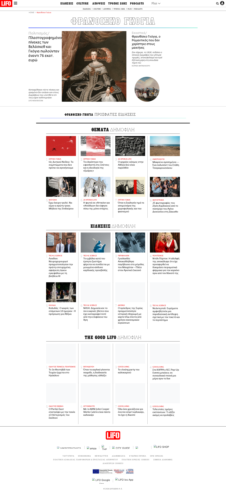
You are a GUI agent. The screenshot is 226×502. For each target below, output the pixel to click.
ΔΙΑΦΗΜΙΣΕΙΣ (119, 456)
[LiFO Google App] (101, 481)
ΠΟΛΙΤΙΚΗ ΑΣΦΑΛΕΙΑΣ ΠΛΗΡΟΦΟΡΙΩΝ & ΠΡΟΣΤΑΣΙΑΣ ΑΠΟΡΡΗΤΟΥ (85, 460)
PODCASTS (137, 3)
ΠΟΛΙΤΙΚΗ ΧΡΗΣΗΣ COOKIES (135, 460)
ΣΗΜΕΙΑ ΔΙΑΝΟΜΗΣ (163, 460)
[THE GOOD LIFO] (105, 447)
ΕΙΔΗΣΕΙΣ (66, 3)
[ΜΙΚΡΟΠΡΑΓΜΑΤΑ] (69, 448)
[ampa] (92, 448)
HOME (31, 13)
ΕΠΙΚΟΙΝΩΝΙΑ (84, 456)
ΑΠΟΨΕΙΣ (98, 3)
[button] (16, 3)
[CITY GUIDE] (121, 447)
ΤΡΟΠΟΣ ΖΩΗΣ (117, 3)
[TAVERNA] (142, 447)
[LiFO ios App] (124, 481)
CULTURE (82, 3)
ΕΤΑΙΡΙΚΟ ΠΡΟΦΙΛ (137, 456)
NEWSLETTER (101, 456)
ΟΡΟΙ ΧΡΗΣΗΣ (156, 456)
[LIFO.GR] (6, 4)
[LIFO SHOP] (161, 447)
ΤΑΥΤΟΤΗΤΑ (68, 456)
